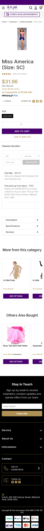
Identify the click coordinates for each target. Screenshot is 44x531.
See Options (16, 296)
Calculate (31, 162)
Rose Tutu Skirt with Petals (15, 346)
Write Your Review (20, 74)
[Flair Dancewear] (12, 8)
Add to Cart (22, 131)
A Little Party (9, 280)
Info (15, 95)
